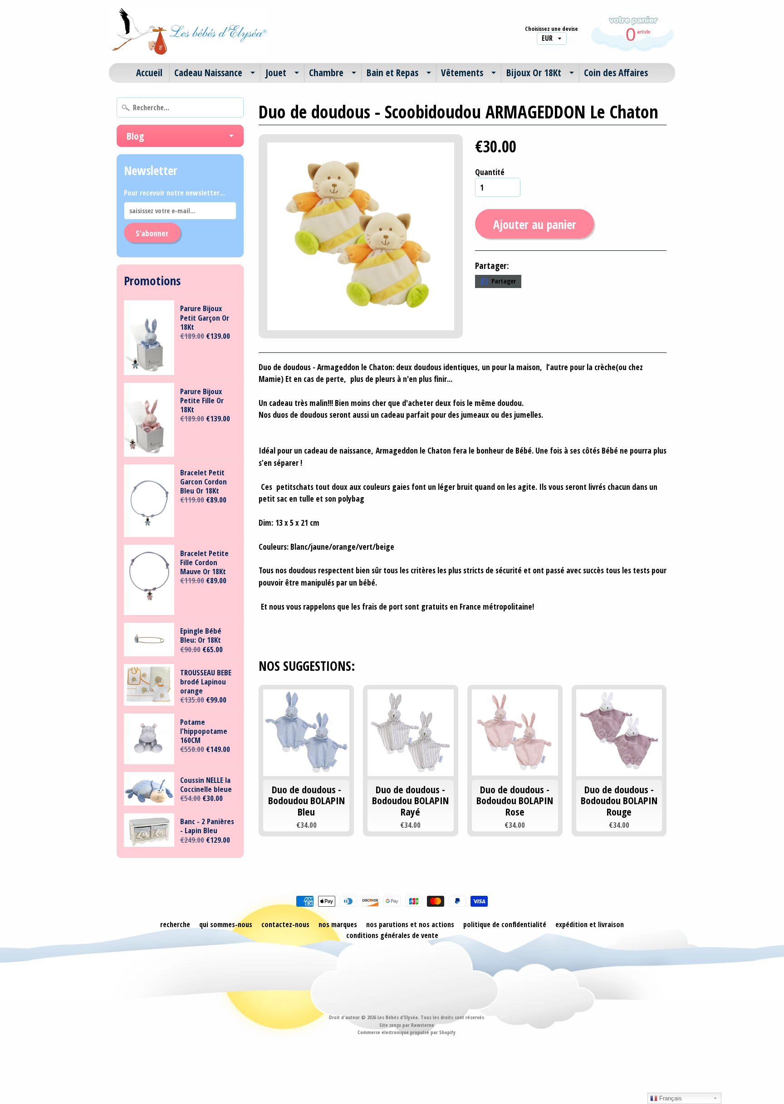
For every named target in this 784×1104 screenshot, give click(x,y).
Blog (135, 135)
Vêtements (462, 72)
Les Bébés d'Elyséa (397, 1017)
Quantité (490, 171)
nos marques (337, 924)
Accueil (149, 72)
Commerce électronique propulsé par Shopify (407, 1032)
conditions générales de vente (392, 935)
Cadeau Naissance (208, 72)
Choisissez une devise (551, 28)
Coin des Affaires (616, 72)
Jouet (275, 72)
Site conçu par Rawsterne (406, 1024)
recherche (175, 924)
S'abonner (152, 233)
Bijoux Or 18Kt (533, 72)
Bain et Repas (392, 72)
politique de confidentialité (504, 924)
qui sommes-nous (225, 924)
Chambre (326, 72)
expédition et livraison (589, 924)
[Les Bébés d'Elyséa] (188, 31)
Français (669, 1098)
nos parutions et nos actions (410, 924)
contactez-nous (285, 924)
